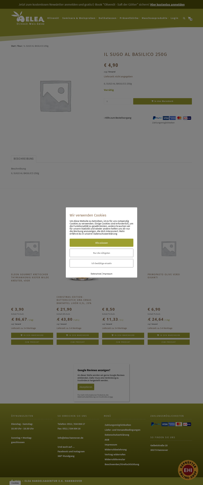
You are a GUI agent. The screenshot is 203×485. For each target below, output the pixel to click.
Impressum (107, 273)
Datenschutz (96, 273)
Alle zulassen (101, 242)
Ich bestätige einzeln (102, 263)
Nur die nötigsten (101, 252)
